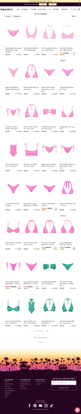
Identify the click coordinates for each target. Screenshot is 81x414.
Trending (56, 9)
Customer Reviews (25, 381)
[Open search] (72, 9)
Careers (7, 395)
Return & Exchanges (25, 384)
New (18, 9)
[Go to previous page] (31, 331)
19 (47, 331)
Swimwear (25, 9)
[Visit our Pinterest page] (35, 406)
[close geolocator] (79, 4)
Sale (49, 9)
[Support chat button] (77, 410)
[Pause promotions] (79, 1)
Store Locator (8, 388)
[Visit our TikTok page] (52, 406)
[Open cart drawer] (79, 9)
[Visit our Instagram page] (46, 406)
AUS (43, 4)
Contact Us (39, 384)
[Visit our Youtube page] (40, 406)
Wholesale (8, 392)
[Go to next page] (50, 331)
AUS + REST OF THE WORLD (40, 402)
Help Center (23, 388)
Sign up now (64, 388)
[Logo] (7, 9)
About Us (7, 381)
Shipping (22, 386)
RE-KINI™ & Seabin (9, 384)
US (52, 4)
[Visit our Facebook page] (29, 406)
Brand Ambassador (10, 390)
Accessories (42, 9)
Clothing (33, 9)
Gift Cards (7, 386)
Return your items (40, 381)
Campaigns (64, 9)
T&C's (6, 397)
